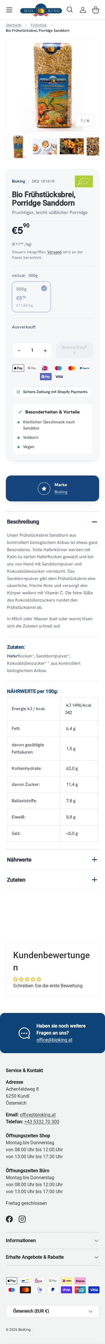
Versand (54, 251)
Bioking (18, 181)
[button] (95, 9)
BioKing (25, 1330)
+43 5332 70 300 (41, 1121)
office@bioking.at (54, 1040)
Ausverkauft (74, 350)
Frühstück (39, 25)
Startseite (14, 25)
